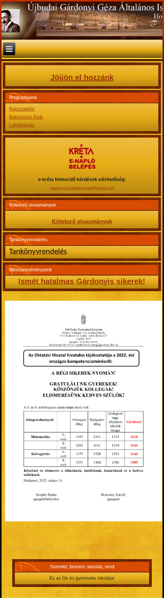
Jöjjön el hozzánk (82, 77)
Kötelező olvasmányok (82, 221)
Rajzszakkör (22, 109)
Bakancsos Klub (26, 117)
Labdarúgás (21, 125)
